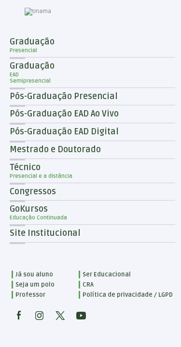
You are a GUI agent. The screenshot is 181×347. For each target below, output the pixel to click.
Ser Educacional (107, 274)
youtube (81, 315)
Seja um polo (35, 285)
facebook (19, 315)
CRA (88, 285)
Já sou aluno (34, 274)
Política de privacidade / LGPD (128, 295)
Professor (30, 295)
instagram (39, 315)
